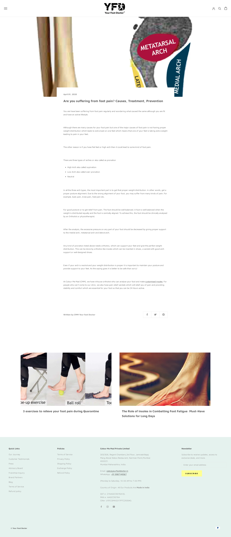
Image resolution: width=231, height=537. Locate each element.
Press (11, 463)
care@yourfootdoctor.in (117, 471)
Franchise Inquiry (17, 473)
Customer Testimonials (19, 459)
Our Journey (14, 454)
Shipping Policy (64, 463)
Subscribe (191, 473)
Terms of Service (16, 486)
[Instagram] (108, 506)
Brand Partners (15, 477)
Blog (11, 482)
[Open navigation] (5, 8)
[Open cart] (225, 8)
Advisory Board (16, 468)
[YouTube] (114, 506)
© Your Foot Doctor (19, 528)
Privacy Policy (63, 459)
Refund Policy (63, 473)
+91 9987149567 (119, 474)
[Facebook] (101, 506)
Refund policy (15, 491)
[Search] (219, 8)
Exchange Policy (64, 468)
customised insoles (154, 281)
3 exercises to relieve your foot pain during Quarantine (61, 411)
